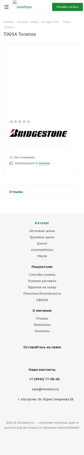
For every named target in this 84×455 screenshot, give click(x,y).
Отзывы (42, 318)
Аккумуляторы (42, 250)
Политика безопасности (42, 294)
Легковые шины (42, 231)
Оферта (42, 300)
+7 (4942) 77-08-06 (44, 379)
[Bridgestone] (38, 133)
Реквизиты (42, 325)
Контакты (42, 331)
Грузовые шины (42, 237)
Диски (42, 243)
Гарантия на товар (42, 287)
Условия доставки (42, 281)
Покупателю (42, 267)
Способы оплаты (42, 275)
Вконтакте (41, 357)
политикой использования (22, 436)
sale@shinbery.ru (45, 389)
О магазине (42, 310)
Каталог (42, 223)
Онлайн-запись (67, 7)
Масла (42, 256)
